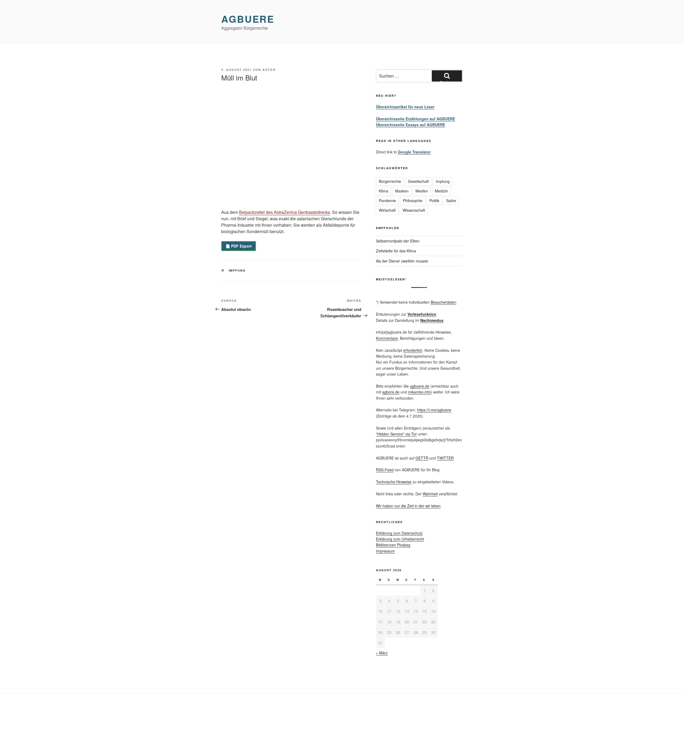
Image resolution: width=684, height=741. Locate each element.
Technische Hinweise (393, 481)
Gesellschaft (418, 181)
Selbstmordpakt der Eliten (397, 241)
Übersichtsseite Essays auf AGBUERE (410, 124)
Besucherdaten (443, 302)
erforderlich (412, 350)
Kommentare (387, 338)
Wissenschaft (414, 210)
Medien (421, 191)
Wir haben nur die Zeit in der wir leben (408, 505)
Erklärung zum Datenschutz (399, 533)
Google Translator (414, 152)
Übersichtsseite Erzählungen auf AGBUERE (415, 118)
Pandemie (387, 200)
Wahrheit (430, 493)
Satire (451, 200)
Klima (383, 191)
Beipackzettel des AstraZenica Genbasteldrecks (284, 212)
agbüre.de (390, 392)
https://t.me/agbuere (434, 409)
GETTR (421, 458)
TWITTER (445, 458)
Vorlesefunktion (421, 314)
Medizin (441, 191)
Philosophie (412, 200)
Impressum (385, 551)
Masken (402, 191)
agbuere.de (419, 386)
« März (382, 652)
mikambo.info (419, 392)
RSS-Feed (385, 469)
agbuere (247, 19)
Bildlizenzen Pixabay (393, 544)
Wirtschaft (387, 210)
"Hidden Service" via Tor (396, 434)
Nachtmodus (432, 320)
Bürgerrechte (390, 181)
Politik (434, 200)
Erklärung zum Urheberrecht (400, 539)
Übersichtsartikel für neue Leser (405, 106)
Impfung (237, 270)
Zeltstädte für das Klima (396, 250)
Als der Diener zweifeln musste (402, 261)
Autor (269, 70)
